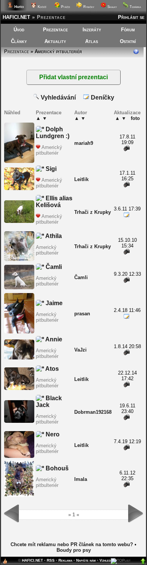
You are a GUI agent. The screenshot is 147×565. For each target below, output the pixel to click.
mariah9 (83, 143)
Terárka (135, 7)
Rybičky (88, 7)
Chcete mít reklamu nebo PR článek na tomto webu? (72, 544)
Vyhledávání (57, 97)
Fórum (128, 29)
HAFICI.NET (16, 17)
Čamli (53, 267)
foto (135, 118)
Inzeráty (92, 29)
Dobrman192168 (93, 412)
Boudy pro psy (74, 550)
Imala (80, 479)
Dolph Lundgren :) (52, 132)
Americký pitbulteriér (49, 150)
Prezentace (55, 29)
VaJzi (80, 350)
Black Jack (49, 401)
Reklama (65, 560)
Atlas (91, 41)
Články (19, 41)
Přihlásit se (131, 17)
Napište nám (86, 560)
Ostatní (128, 41)
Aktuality (55, 41)
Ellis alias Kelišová (54, 201)
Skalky (111, 7)
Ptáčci (65, 7)
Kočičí (41, 7)
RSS (51, 560)
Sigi (50, 169)
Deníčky (101, 97)
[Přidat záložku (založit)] (5, 563)
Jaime (53, 303)
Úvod (19, 29)
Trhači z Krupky (92, 212)
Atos (51, 368)
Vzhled (105, 560)
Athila (53, 236)
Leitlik (81, 179)
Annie (53, 339)
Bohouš (56, 468)
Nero (52, 434)
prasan (82, 313)
